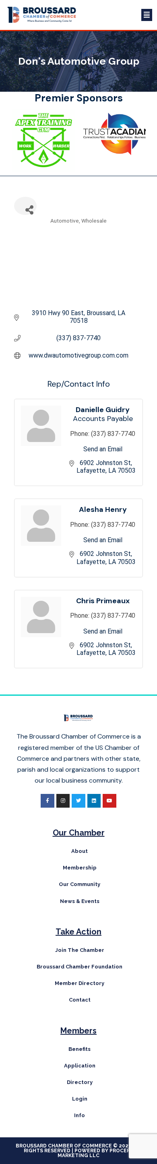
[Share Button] (25, 206)
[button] (119, 15)
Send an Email (102, 449)
